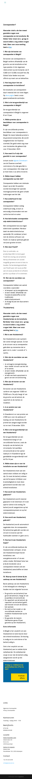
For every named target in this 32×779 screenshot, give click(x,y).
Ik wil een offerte (22, 677)
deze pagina (10, 95)
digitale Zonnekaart (20, 161)
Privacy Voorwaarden (9, 710)
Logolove (21, 776)
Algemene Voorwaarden (10, 708)
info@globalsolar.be (8, 763)
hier (10, 47)
